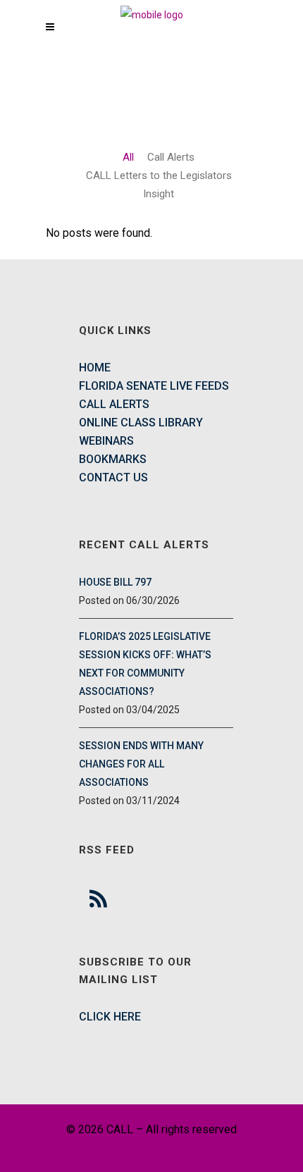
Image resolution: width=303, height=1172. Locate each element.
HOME (95, 367)
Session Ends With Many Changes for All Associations (141, 764)
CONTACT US (113, 477)
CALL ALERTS (114, 404)
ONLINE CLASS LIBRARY (141, 422)
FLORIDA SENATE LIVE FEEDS (154, 386)
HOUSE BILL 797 (115, 582)
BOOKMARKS (113, 459)
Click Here (110, 1016)
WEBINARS (106, 441)
